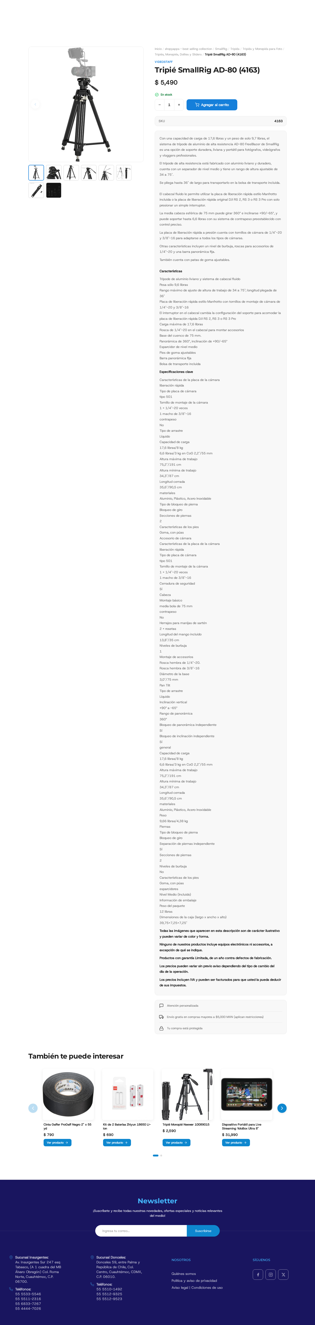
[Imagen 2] (54, 173)
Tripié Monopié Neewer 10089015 (186, 1124)
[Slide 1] (155, 1155)
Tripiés (234, 49)
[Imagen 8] (54, 190)
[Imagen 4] (89, 173)
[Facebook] (258, 1274)
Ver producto (55, 1142)
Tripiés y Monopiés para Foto (262, 49)
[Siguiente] (282, 1108)
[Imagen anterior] (35, 104)
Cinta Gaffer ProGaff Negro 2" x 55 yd (67, 1126)
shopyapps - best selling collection (188, 49)
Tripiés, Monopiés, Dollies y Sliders (178, 54)
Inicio (158, 49)
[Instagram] (270, 1274)
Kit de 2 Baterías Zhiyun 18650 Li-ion (127, 1126)
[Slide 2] (161, 1155)
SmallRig (221, 49)
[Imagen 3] (71, 173)
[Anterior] (33, 1108)
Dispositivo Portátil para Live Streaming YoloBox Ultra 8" (241, 1126)
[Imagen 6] (124, 173)
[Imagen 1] (36, 173)
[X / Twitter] (283, 1274)
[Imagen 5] (106, 173)
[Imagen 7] (36, 190)
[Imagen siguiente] (136, 104)
